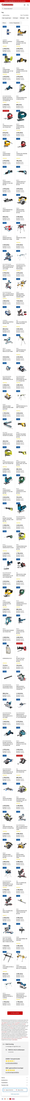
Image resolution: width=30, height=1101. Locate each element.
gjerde (2, 1024)
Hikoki (20, 1038)
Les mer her (11, 1052)
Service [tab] (3, 1077)
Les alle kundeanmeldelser (12, 1063)
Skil (17, 1038)
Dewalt (26, 1037)
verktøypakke (3, 1031)
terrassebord (17, 1022)
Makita (2, 1038)
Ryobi (13, 1038)
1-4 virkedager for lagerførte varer (13, 1046)
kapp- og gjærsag (4, 1022)
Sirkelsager (15, 18)
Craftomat (23, 1037)
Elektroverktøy (6, 15)
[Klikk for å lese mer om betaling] (8, 1099)
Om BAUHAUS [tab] (4, 1082)
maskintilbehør (14, 1039)
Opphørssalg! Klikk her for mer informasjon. (15, 1)
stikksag (11, 1027)
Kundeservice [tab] (4, 1080)
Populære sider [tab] (4, 1085)
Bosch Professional (7, 1038)
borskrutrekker (15, 1024)
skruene (23, 1024)
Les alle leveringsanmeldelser (12, 1072)
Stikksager (22, 18)
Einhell (15, 1038)
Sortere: (11, 22)
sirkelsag (9, 1025)
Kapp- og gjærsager (6, 18)
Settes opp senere (15, 1094)
